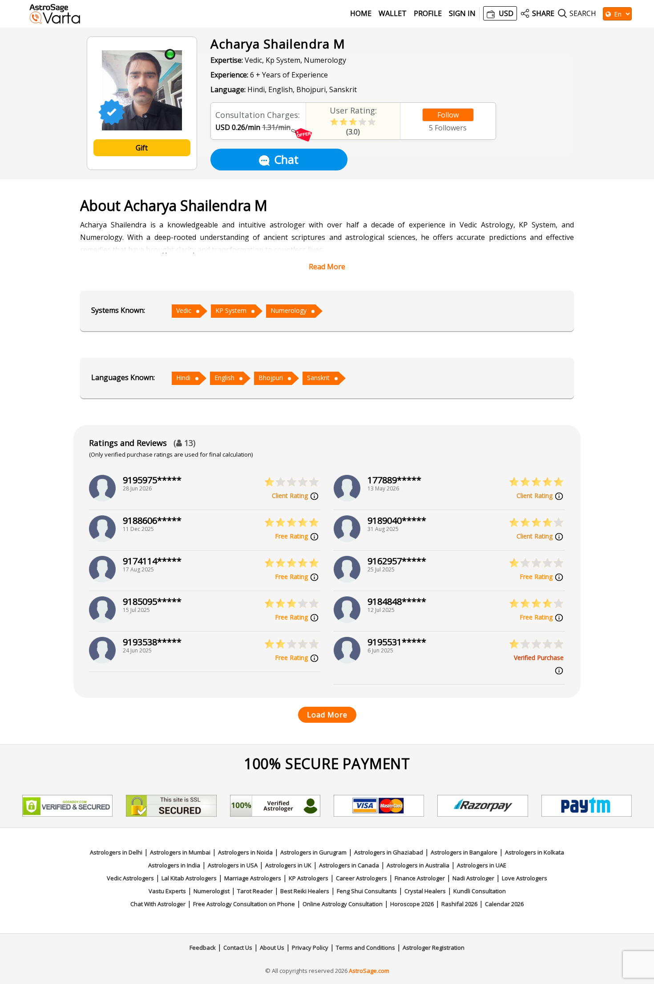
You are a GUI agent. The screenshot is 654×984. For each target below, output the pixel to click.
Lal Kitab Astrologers (189, 878)
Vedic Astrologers (130, 878)
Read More (327, 266)
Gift (142, 148)
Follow (448, 115)
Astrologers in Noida (245, 852)
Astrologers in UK (288, 865)
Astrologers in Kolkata (534, 852)
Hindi (183, 377)
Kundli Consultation (479, 891)
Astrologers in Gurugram (313, 852)
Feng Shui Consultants (367, 891)
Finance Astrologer (420, 878)
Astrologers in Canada (349, 865)
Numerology (288, 310)
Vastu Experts (167, 891)
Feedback (203, 948)
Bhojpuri (270, 377)
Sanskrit (318, 377)
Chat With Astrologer (158, 904)
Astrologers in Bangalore (464, 852)
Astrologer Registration (433, 948)
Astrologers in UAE (481, 865)
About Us (272, 948)
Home (360, 13)
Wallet (393, 13)
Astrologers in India (174, 865)
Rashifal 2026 (459, 904)
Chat (286, 159)
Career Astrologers (361, 878)
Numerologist (212, 891)
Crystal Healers (425, 891)
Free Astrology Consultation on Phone (244, 904)
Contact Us (237, 948)
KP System (230, 310)
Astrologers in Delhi (116, 852)
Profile (428, 13)
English (224, 377)
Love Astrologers (524, 878)
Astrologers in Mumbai (180, 852)
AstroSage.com (369, 971)
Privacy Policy (310, 948)
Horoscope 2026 (412, 904)
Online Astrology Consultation (343, 904)
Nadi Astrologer (473, 878)
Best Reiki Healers (304, 891)
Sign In (462, 13)
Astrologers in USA (233, 865)
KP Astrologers (308, 878)
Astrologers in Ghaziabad (388, 852)
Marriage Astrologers (252, 878)
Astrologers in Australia (418, 865)
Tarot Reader (255, 891)
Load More (327, 715)
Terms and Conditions (365, 948)
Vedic (183, 310)
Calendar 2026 (504, 904)
